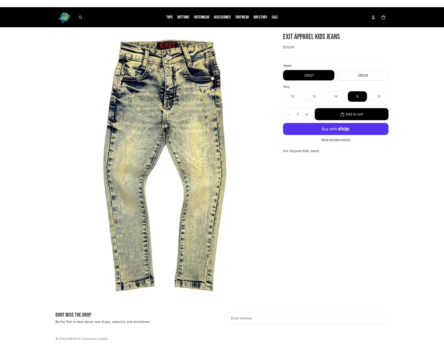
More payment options (335, 139)
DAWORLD (73, 338)
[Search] (80, 17)
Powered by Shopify (94, 338)
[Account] (373, 17)
